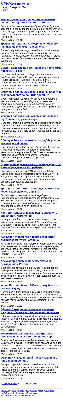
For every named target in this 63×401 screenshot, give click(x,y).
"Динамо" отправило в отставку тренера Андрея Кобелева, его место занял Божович (30, 311)
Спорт (4, 10)
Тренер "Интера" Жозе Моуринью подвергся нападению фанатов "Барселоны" (30, 45)
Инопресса (31, 393)
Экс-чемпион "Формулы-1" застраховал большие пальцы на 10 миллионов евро (27, 335)
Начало (5, 390)
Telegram (49, 390)
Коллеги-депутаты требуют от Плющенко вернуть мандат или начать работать (28, 21)
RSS (41, 390)
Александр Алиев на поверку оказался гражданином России (26, 263)
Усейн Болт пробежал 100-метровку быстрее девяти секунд (30, 287)
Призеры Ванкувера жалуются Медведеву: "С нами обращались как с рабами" (31, 166)
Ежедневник (31, 390)
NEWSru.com (13, 4)
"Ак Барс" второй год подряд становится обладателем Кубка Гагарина (28, 238)
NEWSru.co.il (7, 393)
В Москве (20, 393)
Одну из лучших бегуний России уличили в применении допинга (29, 359)
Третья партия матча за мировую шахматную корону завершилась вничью (30, 190)
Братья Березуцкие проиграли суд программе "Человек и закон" (31, 69)
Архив (21, 390)
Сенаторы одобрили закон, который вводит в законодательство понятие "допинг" (31, 93)
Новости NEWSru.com (14, 395)
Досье (13, 390)
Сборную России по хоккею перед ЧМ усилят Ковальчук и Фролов (30, 142)
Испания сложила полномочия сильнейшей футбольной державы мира (29, 118)
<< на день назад (10, 383)
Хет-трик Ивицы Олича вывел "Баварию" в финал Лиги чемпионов (29, 214)
